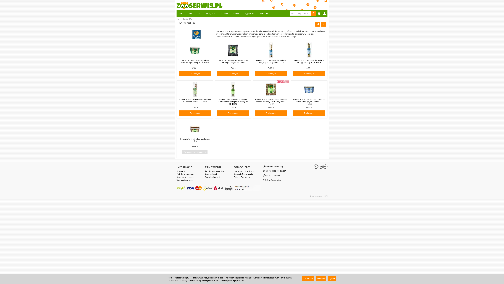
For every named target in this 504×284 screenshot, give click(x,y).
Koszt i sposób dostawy (215, 171)
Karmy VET (210, 13)
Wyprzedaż (249, 13)
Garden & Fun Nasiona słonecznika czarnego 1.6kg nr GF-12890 (233, 61)
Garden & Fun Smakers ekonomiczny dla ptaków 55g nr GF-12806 (195, 100)
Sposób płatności (212, 177)
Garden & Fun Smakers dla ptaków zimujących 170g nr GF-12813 (271, 61)
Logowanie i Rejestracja (244, 171)
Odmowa (321, 278)
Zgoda (332, 278)
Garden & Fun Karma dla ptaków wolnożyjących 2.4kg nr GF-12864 (195, 61)
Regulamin (181, 171)
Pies (190, 13)
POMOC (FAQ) (242, 167)
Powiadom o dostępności (195, 152)
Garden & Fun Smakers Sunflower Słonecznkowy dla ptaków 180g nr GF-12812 (233, 101)
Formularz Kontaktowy (274, 166)
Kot (199, 13)
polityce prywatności (236, 280)
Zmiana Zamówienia (242, 177)
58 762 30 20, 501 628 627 (276, 171)
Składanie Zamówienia (243, 174)
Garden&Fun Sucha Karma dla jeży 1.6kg (195, 140)
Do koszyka (195, 73)
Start (181, 13)
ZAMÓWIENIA (213, 167)
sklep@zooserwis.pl (273, 180)
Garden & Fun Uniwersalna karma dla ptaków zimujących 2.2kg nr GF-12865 (309, 101)
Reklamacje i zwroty (185, 177)
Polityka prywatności (185, 174)
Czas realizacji (211, 174)
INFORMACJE (184, 167)
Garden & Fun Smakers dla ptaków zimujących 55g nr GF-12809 (309, 61)
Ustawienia (308, 278)
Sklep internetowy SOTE (318, 196)
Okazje (236, 13)
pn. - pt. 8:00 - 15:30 (273, 175)
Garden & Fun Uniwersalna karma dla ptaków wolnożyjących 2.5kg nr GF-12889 (271, 101)
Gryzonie (224, 13)
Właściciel (263, 13)
